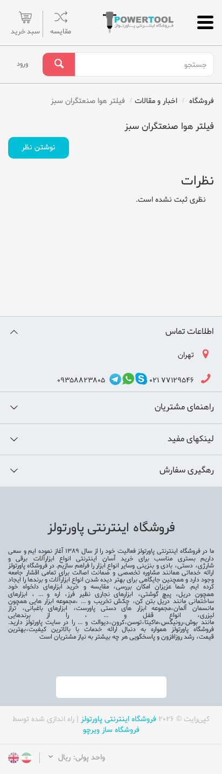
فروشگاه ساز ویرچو (111, 730)
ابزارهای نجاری (114, 594)
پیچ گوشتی (156, 594)
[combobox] (143, 65)
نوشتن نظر (39, 147)
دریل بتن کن (152, 601)
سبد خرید (25, 31)
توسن (134, 622)
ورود (22, 64)
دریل (184, 594)
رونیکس (172, 622)
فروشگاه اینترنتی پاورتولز (118, 719)
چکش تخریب (112, 601)
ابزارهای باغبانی (46, 608)
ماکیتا (151, 622)
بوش (191, 622)
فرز (71, 594)
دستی (185, 566)
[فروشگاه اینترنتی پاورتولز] (139, 23)
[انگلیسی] (13, 759)
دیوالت (98, 622)
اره (57, 594)
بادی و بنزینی (153, 566)
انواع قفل (162, 615)
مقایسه (60, 31)
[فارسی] (25, 759)
